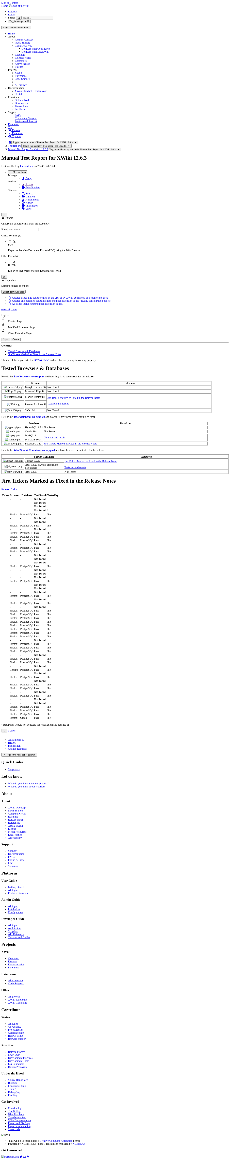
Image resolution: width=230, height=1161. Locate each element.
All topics (13, 890)
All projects (21, 85)
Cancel (15, 339)
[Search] (19, 18)
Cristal (18, 94)
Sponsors (13, 866)
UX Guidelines (16, 1064)
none (14, 309)
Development (22, 103)
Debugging (14, 1092)
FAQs (18, 115)
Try (10, 127)
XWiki (18, 72)
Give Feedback (16, 1114)
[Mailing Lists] (24, 1156)
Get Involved (22, 100)
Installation (14, 909)
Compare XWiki (23, 45)
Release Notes (15, 819)
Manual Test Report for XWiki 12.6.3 (28, 149)
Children (30, 196)
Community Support (26, 118)
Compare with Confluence (36, 48)
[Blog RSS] (27, 1156)
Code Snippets (22, 78)
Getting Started (16, 887)
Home (11, 33)
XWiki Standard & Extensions (31, 91)
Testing (12, 1089)
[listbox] (115, 253)
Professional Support (26, 121)
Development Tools (18, 1061)
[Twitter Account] (21, 1156)
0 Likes (11, 730)
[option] (118, 246)
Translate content (17, 1117)
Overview (13, 958)
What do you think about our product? (28, 783)
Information (31, 205)
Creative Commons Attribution (56, 1140)
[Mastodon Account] (10, 1156)
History (29, 202)
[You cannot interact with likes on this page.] (4, 730)
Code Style (14, 1054)
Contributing (15, 1108)
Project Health (15, 1029)
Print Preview (32, 187)
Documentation (16, 853)
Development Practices (20, 1057)
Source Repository (18, 1079)
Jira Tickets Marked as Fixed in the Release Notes (34, 354)
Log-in (11, 14)
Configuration (15, 912)
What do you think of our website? (26, 786)
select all (5, 309)
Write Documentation (19, 1120)
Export (29, 184)
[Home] (9, 142)
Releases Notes (23, 57)
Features (12, 961)
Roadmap (20, 54)
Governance (14, 1026)
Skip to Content (9, 2)
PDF (10, 244)
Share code (14, 1129)
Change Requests (17, 748)
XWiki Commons (17, 1002)
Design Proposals (17, 1067)
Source (29, 193)
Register (12, 11)
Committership (16, 1032)
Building (12, 1083)
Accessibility (15, 837)
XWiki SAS (79, 1143)
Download (13, 124)
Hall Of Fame (15, 1035)
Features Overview (18, 893)
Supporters (14, 769)
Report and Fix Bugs (19, 1123)
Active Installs (22, 63)
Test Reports (14, 145)
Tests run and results (58, 403)
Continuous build (17, 1086)
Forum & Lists (16, 860)
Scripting (13, 931)
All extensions (15, 980)
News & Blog (22, 42)
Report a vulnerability (19, 1126)
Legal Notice (15, 834)
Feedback (20, 109)
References (21, 60)
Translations (21, 106)
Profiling (12, 1095)
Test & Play (14, 1111)
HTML (12, 265)
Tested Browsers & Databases (24, 351)
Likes (28, 208)
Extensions (20, 75)
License (19, 66)
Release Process (16, 1051)
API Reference (16, 934)
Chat (10, 863)
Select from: (13, 292)
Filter (4, 229)
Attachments (32, 199)
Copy (28, 178)
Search (11, 17)
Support (12, 850)
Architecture (14, 928)
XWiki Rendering (17, 999)
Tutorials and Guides (19, 937)
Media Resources (17, 831)
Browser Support (17, 1038)
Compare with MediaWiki (35, 51)
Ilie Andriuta (26, 166)
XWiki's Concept (24, 39)
